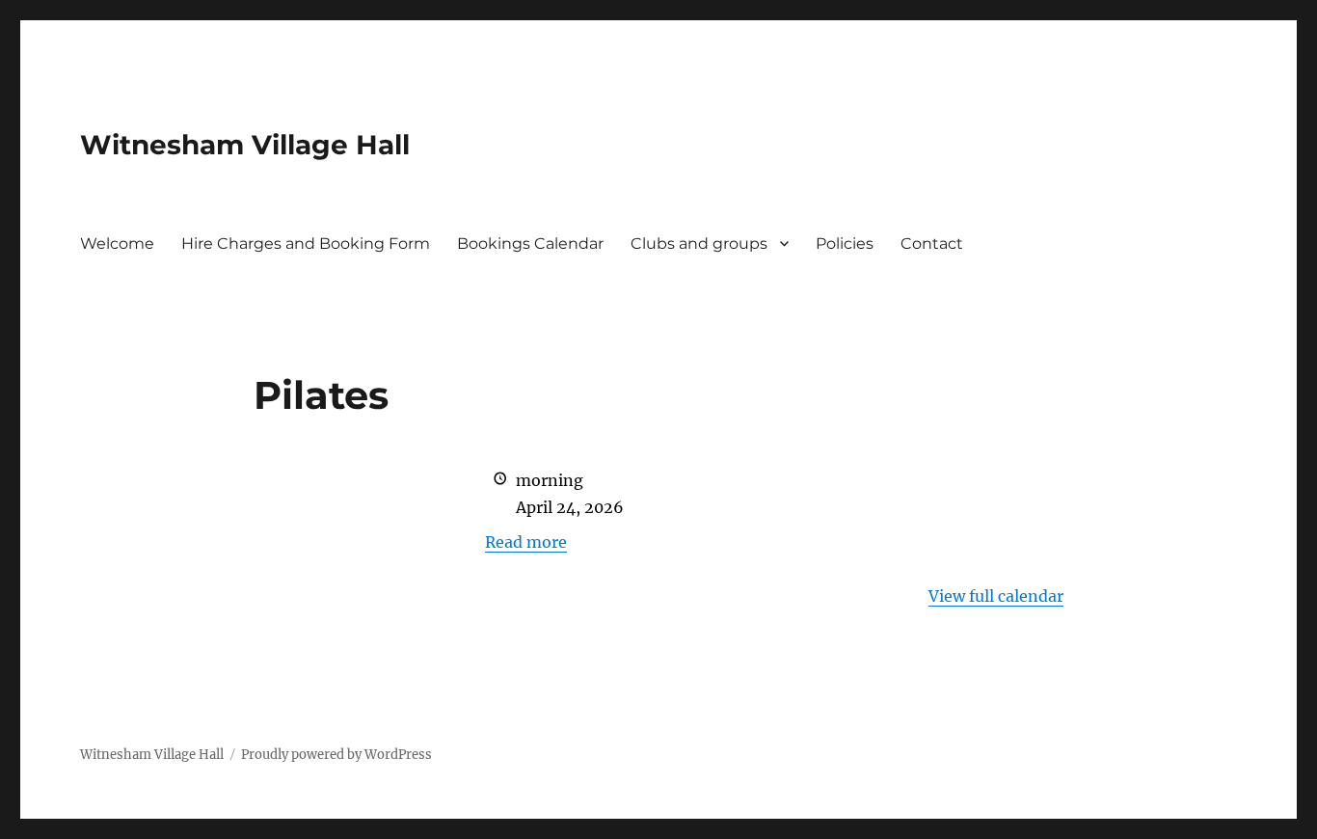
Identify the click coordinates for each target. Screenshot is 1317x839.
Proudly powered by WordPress (336, 754)
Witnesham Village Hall (245, 144)
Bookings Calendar (530, 243)
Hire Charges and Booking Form (305, 243)
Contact (931, 243)
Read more (526, 542)
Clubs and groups (699, 243)
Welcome (117, 243)
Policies (845, 243)
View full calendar (995, 596)
